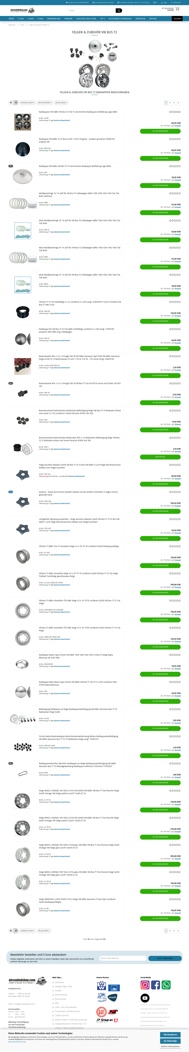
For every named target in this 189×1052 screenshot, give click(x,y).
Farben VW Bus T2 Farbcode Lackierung (71, 1020)
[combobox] (27, 102)
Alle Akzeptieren (170, 1035)
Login (165, 2)
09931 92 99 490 (24, 994)
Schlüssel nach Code (86, 18)
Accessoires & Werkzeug (120, 18)
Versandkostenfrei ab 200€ (104, 2)
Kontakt (58, 991)
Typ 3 (102, 18)
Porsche (68, 18)
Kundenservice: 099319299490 (78, 2)
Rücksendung (60, 999)
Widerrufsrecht (61, 995)
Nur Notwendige (170, 1041)
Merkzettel (176, 2)
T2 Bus (31, 18)
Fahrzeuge (140, 18)
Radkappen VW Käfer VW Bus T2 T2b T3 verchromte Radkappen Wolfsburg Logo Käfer (78, 112)
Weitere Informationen (170, 1046)
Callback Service (62, 1015)
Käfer (11, 18)
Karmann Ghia (54, 18)
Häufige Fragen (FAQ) (63, 986)
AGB (56, 1003)
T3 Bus (40, 18)
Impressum (59, 982)
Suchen (177, 18)
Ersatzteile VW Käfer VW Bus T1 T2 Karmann (134, 2)
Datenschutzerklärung (16, 1042)
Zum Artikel (160, 457)
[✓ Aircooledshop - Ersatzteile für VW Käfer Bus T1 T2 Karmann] (22, 10)
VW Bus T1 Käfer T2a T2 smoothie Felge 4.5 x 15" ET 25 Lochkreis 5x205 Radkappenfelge (79, 546)
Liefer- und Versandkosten (66, 1007)
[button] (10, 102)
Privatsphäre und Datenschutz (67, 1011)
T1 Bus (21, 18)
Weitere (153, 18)
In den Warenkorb (160, 131)
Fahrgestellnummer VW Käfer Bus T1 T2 (71, 1024)
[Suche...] (119, 10)
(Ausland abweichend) (62, 120)
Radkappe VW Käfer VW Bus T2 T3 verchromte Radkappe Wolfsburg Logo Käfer (75, 166)
